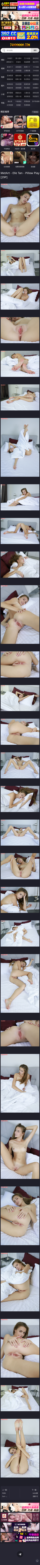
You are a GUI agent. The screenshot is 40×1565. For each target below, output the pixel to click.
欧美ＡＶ (27, 67)
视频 (2, 68)
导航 (2, 103)
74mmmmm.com (20, 45)
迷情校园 (10, 96)
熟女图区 (27, 88)
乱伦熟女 (27, 79)
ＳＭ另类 (36, 71)
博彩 (2, 60)
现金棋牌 (27, 62)
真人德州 (18, 58)
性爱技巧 (36, 96)
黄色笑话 (27, 96)
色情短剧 (27, 105)
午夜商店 (18, 101)
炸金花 (18, 62)
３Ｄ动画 (36, 67)
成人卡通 (27, 75)
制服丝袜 (10, 79)
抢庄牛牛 (36, 62)
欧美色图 (27, 84)
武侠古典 (36, 93)
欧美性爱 (36, 75)
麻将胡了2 (10, 62)
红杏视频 (10, 105)
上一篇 (5, 1493)
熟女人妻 (10, 71)
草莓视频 (27, 101)
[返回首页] (37, 1561)
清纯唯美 (18, 88)
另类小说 (18, 96)
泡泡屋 (18, 105)
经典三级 (18, 79)
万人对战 (27, 58)
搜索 (35, 50)
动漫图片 (36, 84)
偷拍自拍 (18, 75)
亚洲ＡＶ (10, 67)
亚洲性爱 (10, 75)
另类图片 (36, 88)
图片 (2, 85)
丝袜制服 (18, 71)
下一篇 (35, 1493)
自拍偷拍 (18, 67)
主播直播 (27, 71)
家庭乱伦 (18, 93)
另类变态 (36, 79)
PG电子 (9, 58)
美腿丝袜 (10, 88)
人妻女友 (27, 93)
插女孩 (10, 101)
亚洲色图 (18, 84)
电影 (2, 77)
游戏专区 (36, 58)
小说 (2, 94)
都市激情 (10, 93)
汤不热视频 (35, 101)
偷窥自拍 (10, 84)
